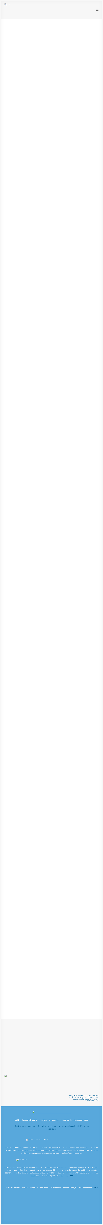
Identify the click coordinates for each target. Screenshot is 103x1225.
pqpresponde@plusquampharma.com (85, 1099)
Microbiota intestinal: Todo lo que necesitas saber (35, 369)
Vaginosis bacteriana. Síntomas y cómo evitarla (34, 246)
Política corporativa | (26, 1126)
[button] (97, 9)
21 (65, 1010)
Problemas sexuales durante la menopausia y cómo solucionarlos (45, 860)
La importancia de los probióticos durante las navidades (39, 983)
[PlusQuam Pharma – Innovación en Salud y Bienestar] (24, 9)
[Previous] (8, 1010)
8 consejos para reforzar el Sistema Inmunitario (34, 615)
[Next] (95, 1010)
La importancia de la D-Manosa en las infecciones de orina (40, 123)
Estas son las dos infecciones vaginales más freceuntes (38, 737)
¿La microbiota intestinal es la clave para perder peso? (38, 492)
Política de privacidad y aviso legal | (57, 1126)
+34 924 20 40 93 (92, 1101)
